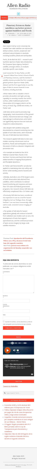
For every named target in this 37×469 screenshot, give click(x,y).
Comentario (5, 272)
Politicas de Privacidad (10, 465)
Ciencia (13, 35)
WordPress (18, 466)
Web (4, 315)
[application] (18, 367)
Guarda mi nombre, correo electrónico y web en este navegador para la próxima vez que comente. (17, 323)
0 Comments (26, 35)
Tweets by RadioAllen (10, 386)
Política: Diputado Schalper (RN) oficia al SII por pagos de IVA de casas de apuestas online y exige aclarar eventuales (18, 412)
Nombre (5, 296)
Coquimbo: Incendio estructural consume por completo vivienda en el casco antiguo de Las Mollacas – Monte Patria (18, 419)
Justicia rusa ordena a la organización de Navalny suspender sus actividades (17, 247)
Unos (25, 465)
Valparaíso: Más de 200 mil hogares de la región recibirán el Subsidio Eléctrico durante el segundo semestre (18, 436)
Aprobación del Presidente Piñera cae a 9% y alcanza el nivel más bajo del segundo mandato (18, 240)
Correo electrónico (5, 306)
